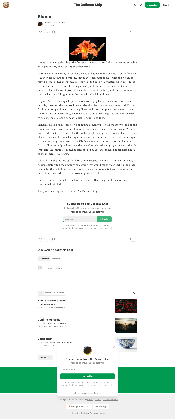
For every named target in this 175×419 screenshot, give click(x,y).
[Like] (40, 31)
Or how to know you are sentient (53, 323)
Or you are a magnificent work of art (55, 342)
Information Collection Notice (87, 385)
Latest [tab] (48, 293)
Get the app (101, 406)
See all (43, 357)
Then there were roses (52, 300)
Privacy (90, 399)
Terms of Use (100, 382)
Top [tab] (41, 293)
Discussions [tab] (59, 293)
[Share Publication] (141, 5)
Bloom (52, 191)
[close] (114, 347)
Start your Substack (80, 406)
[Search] (135, 5)
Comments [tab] (44, 258)
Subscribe (152, 5)
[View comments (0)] (47, 31)
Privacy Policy (108, 385)
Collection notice (110, 399)
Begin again (45, 338)
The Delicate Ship (87, 191)
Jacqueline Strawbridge (54, 23)
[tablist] (49, 258)
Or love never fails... (47, 304)
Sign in (166, 5)
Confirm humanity (49, 319)
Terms (98, 399)
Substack (74, 413)
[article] (87, 306)
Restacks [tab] (56, 258)
